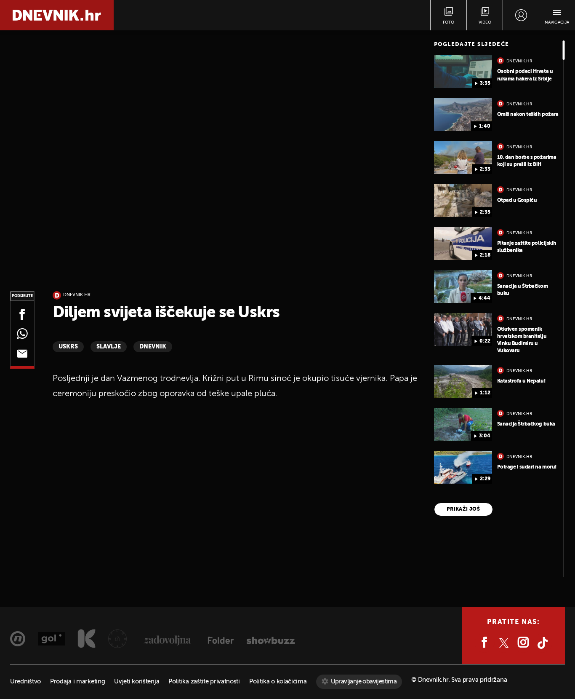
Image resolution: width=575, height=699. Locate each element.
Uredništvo (25, 681)
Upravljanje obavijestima (364, 681)
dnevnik (152, 347)
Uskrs (68, 347)
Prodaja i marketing (77, 681)
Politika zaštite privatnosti (204, 681)
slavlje (108, 347)
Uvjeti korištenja (136, 681)
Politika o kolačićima (278, 681)
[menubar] (521, 15)
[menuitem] (521, 15)
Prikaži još (463, 509)
